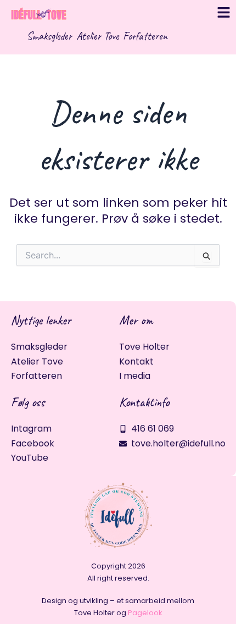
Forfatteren (145, 36)
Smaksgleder (49, 36)
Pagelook (145, 613)
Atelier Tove (97, 36)
